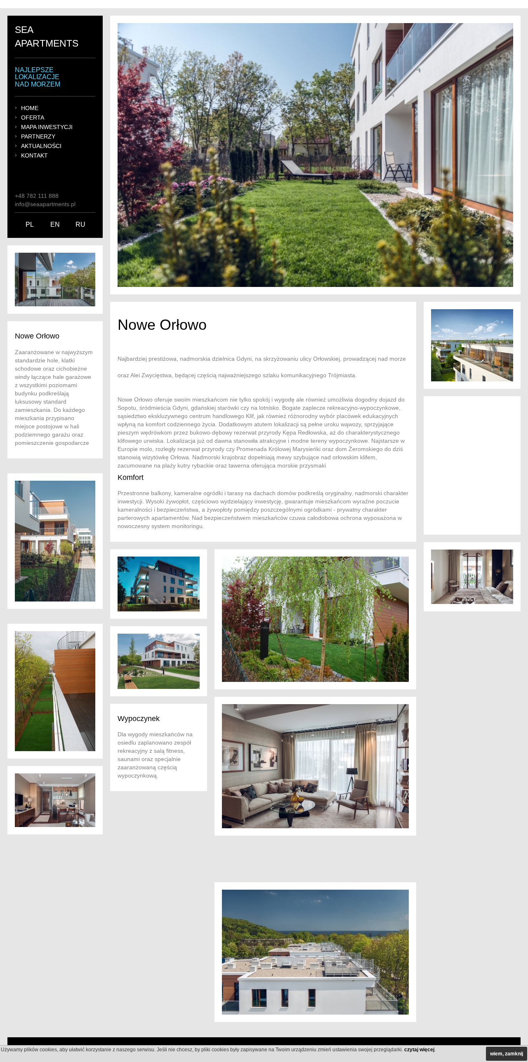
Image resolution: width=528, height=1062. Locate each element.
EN (55, 224)
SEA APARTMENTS (46, 36)
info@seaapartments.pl (45, 204)
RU (80, 224)
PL (30, 224)
